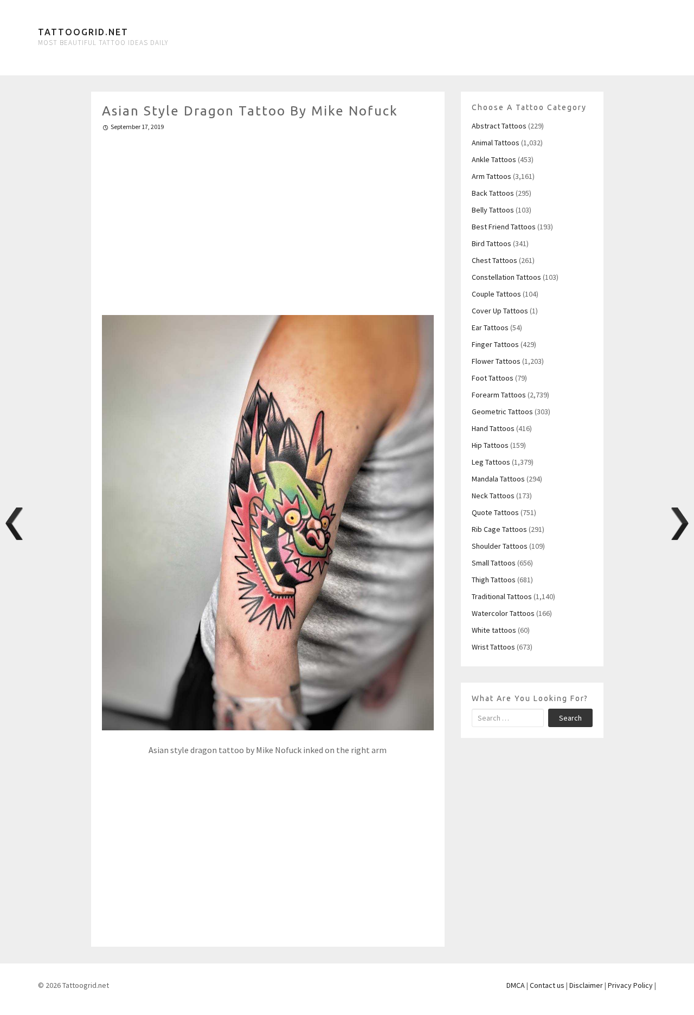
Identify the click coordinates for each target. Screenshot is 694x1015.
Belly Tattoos (493, 210)
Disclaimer (586, 985)
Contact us (547, 985)
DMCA (515, 985)
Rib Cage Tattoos (499, 529)
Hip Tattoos (490, 445)
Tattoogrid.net (83, 32)
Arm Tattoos (491, 176)
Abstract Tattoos (499, 126)
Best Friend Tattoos (504, 227)
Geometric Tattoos (502, 411)
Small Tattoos (494, 563)
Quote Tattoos (495, 512)
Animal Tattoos (495, 142)
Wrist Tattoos (493, 647)
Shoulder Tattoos (500, 546)
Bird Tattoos (491, 243)
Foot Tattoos (492, 378)
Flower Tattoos (496, 361)
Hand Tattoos (493, 428)
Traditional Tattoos (502, 596)
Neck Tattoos (493, 495)
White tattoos (494, 630)
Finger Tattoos (495, 344)
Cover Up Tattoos (500, 311)
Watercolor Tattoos (503, 613)
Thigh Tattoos (494, 579)
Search (570, 718)
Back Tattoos (493, 193)
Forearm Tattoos (499, 395)
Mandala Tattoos (498, 479)
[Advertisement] (268, 218)
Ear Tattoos (490, 327)
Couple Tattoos (496, 294)
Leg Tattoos (491, 462)
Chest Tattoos (494, 260)
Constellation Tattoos (506, 277)
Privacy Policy (630, 985)
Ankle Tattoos (494, 159)
